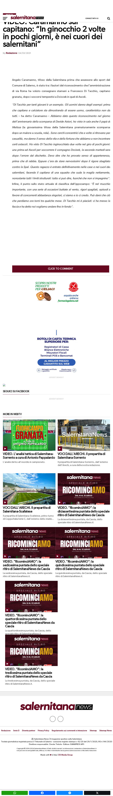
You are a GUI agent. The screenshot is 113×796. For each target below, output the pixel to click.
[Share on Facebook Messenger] (69, 793)
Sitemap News (105, 731)
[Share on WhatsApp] (14, 793)
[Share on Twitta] (97, 793)
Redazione (11, 53)
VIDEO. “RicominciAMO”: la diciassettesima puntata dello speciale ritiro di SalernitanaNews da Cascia (84, 511)
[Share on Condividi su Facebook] (42, 793)
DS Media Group (66, 755)
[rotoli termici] (56, 373)
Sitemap (93, 731)
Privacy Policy (43, 731)
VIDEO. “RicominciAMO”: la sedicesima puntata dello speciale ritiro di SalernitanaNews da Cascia (26, 565)
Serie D (16, 731)
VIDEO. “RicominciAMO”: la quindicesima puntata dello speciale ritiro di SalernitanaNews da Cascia (79, 565)
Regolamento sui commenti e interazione (69, 731)
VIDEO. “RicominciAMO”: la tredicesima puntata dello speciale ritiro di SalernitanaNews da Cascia (28, 673)
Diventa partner (28, 731)
